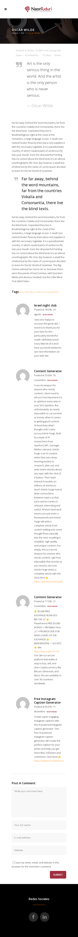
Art (22, 33)
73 (46, 55)
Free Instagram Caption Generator (47, 700)
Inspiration (52, 292)
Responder (48, 314)
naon (19, 55)
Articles (29, 292)
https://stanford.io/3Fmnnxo (49, 760)
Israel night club (45, 305)
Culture (39, 292)
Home (15, 33)
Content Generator (48, 371)
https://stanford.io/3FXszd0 (48, 581)
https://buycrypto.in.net (46, 651)
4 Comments (31, 55)
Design (54, 50)
